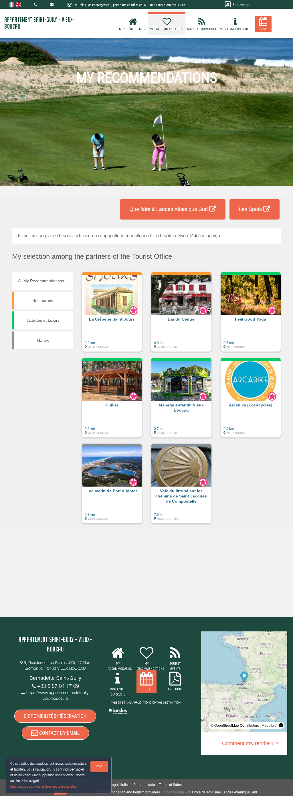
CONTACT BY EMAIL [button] (59, 733)
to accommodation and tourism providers (128, 792)
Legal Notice (120, 785)
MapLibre (269, 725)
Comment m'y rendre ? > (250, 743)
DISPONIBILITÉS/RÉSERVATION (55, 716)
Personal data (144, 785)
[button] (112, 314)
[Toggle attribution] (281, 725)
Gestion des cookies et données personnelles (43, 786)
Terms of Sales (170, 785)
